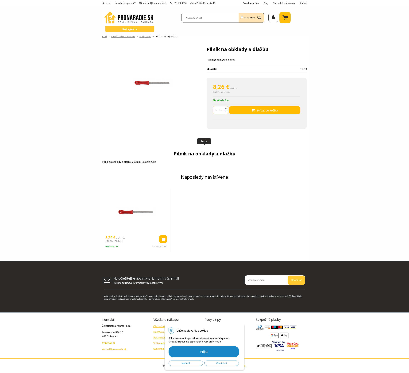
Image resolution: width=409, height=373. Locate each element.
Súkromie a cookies (164, 348)
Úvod (108, 3)
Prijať (204, 352)
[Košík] (285, 17)
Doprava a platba (162, 332)
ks (221, 110)
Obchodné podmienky (284, 3)
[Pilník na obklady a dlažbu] (152, 82)
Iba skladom (249, 18)
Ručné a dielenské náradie (123, 36)
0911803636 (180, 3)
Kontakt (304, 3)
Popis (204, 141)
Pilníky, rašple (145, 36)
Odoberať (296, 280)
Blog (266, 3)
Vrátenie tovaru (161, 343)
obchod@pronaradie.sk (155, 3)
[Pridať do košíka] (163, 239)
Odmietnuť (221, 363)
